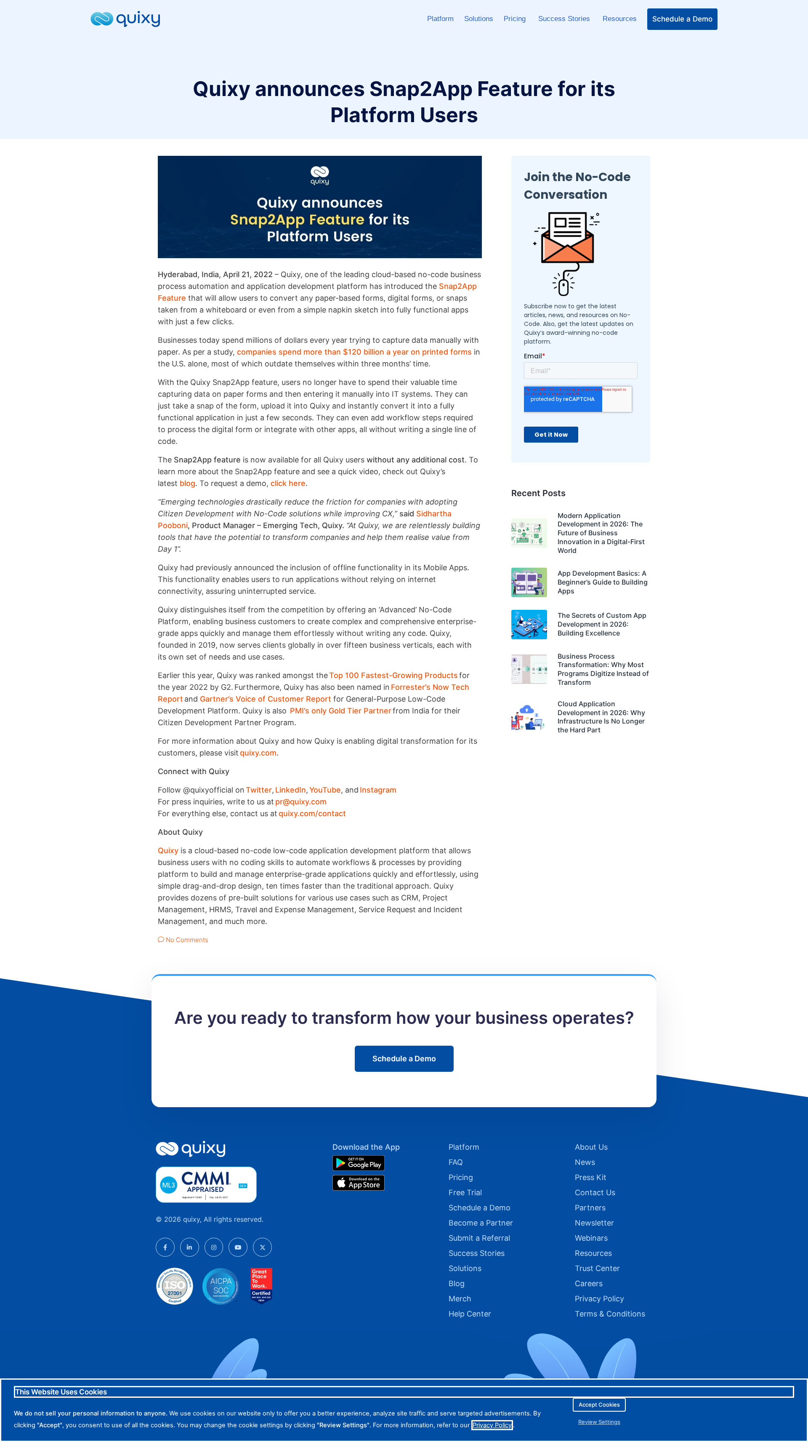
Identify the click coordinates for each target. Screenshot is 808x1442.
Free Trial (465, 1192)
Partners (590, 1207)
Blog (457, 1283)
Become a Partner (481, 1222)
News (585, 1162)
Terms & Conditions (610, 1313)
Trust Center (597, 1268)
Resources (620, 19)
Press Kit (590, 1177)
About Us (591, 1147)
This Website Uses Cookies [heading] (61, 1392)
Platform (440, 19)
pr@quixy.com (301, 801)
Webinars (591, 1238)
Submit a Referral (479, 1238)
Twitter (259, 789)
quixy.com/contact (312, 813)
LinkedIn (290, 789)
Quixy (168, 850)
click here (288, 483)
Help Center (470, 1313)
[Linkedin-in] (189, 1247)
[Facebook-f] (165, 1247)
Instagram (379, 789)
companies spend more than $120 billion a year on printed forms (354, 351)
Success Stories (565, 19)
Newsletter (594, 1222)
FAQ (456, 1162)
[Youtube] (238, 1247)
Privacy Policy (599, 1298)
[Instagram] (214, 1247)
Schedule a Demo (682, 19)
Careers (589, 1283)
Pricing (516, 19)
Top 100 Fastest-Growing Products (393, 675)
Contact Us (595, 1192)
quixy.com (258, 752)
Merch (460, 1298)
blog (187, 483)
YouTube (325, 789)
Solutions (478, 19)
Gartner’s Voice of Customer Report (265, 698)
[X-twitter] (262, 1247)
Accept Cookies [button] (599, 1404)
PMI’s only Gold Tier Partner (340, 710)
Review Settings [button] (599, 1421)
